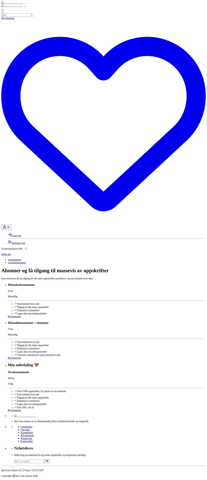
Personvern (26, 438)
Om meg (25, 429)
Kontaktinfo (27, 432)
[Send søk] (32, 15)
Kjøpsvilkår (27, 441)
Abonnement (14, 259)
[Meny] (2, 9)
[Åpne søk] (2, 11)
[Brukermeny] (6, 227)
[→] (46, 461)
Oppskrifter (26, 426)
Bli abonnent (7, 18)
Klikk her (6, 254)
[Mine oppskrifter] (103, 223)
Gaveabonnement (17, 262)
